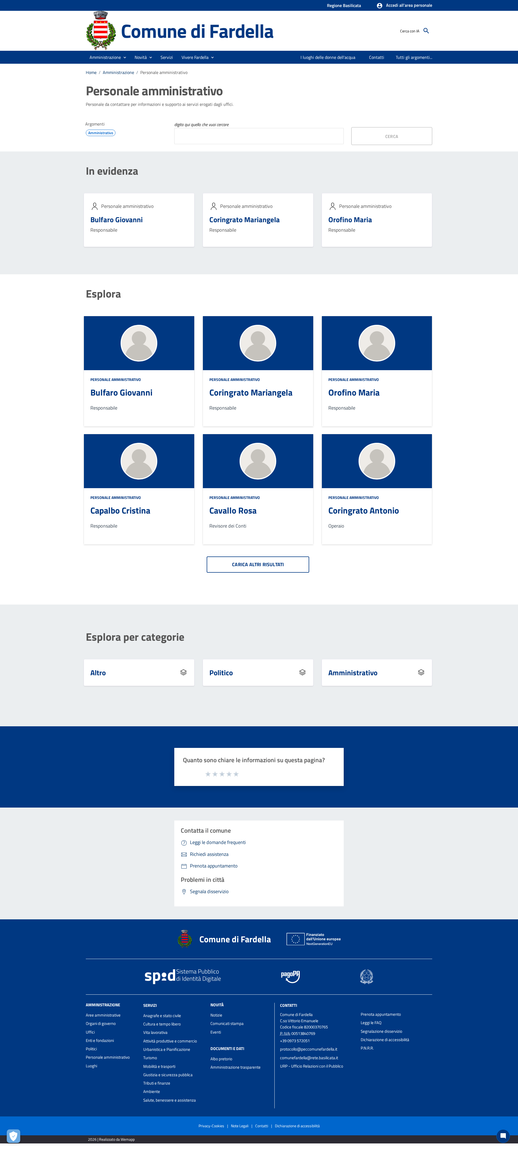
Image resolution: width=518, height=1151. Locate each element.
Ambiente (151, 1091)
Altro (98, 672)
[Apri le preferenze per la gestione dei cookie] (13, 1136)
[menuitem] (328, 57)
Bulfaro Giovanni (116, 219)
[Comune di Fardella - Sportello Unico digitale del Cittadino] (101, 30)
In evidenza (112, 170)
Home (91, 72)
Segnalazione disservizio (381, 1031)
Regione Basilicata (344, 5)
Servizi (150, 1005)
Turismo (150, 1058)
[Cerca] (426, 31)
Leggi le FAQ (371, 1023)
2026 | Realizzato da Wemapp (111, 1139)
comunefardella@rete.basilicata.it (309, 1058)
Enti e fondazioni (100, 1040)
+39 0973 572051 (295, 1041)
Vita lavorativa (155, 1032)
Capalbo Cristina (120, 510)
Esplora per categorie (135, 636)
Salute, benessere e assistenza (169, 1100)
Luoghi (91, 1066)
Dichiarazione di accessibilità (385, 1040)
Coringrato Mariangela (244, 219)
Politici (91, 1049)
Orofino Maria (350, 219)
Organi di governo (101, 1023)
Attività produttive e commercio (170, 1041)
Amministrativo (352, 672)
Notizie (216, 1015)
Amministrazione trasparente (235, 1067)
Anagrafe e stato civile (162, 1015)
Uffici (90, 1032)
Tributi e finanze (156, 1083)
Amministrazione (118, 72)
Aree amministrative (103, 1015)
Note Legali (239, 1126)
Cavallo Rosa (233, 510)
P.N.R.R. (367, 1048)
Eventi (215, 1032)
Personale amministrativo (115, 379)
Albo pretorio (221, 1059)
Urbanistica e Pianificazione (166, 1049)
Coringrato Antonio (363, 510)
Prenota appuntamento (381, 1014)
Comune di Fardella (197, 30)
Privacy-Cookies (211, 1126)
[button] (404, 5)
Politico (221, 672)
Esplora (103, 293)
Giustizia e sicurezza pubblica (168, 1075)
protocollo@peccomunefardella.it (308, 1049)
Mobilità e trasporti (159, 1066)
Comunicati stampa (227, 1023)
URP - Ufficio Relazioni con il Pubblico (311, 1066)
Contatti (288, 1005)
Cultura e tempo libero (162, 1024)
